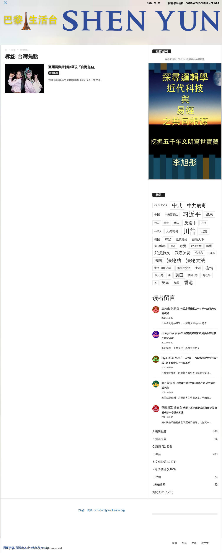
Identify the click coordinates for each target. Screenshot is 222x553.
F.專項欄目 (159, 469)
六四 (156, 223)
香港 (188, 282)
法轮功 (174, 260)
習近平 (206, 275)
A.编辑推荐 (159, 431)
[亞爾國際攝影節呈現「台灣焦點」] (24, 78)
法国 (158, 260)
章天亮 (158, 275)
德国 (157, 239)
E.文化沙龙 (159, 461)
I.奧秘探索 (158, 484)
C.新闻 (156, 446)
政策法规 (181, 239)
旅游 (172, 246)
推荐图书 (162, 51)
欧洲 (183, 246)
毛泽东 (199, 252)
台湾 (203, 223)
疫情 (209, 268)
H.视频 (156, 477)
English (32, 547)
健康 (209, 214)
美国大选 (193, 275)
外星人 (158, 231)
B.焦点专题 (159, 439)
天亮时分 (172, 231)
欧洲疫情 (196, 246)
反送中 (190, 223)
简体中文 (9, 547)
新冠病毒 (160, 246)
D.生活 (156, 454)
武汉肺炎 (162, 253)
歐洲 (209, 246)
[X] (5, 3)
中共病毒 (196, 205)
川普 (189, 231)
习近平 (192, 214)
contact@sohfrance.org (110, 510)
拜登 (168, 239)
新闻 (174, 543)
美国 (179, 275)
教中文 (205, 543)
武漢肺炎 (182, 253)
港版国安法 (183, 268)
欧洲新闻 (53, 72)
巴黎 (204, 231)
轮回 (176, 282)
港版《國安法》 (163, 267)
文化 (194, 543)
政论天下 (198, 239)
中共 (177, 205)
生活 (198, 268)
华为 (166, 222)
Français (43, 547)
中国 (157, 214)
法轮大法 (195, 260)
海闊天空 (158, 492)
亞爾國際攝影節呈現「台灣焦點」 (72, 67)
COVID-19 (160, 205)
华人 (177, 223)
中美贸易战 (171, 214)
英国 (165, 282)
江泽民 (211, 253)
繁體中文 (21, 547)
